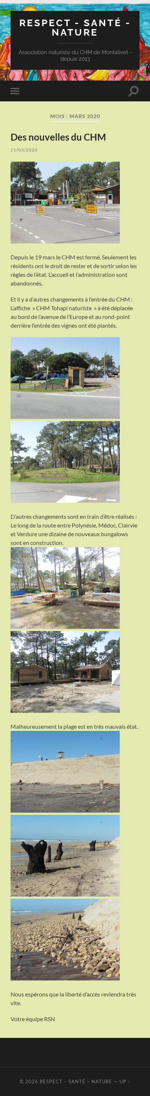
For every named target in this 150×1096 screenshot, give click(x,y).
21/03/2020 (24, 150)
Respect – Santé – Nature (76, 1081)
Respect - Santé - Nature (75, 27)
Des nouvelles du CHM (58, 137)
